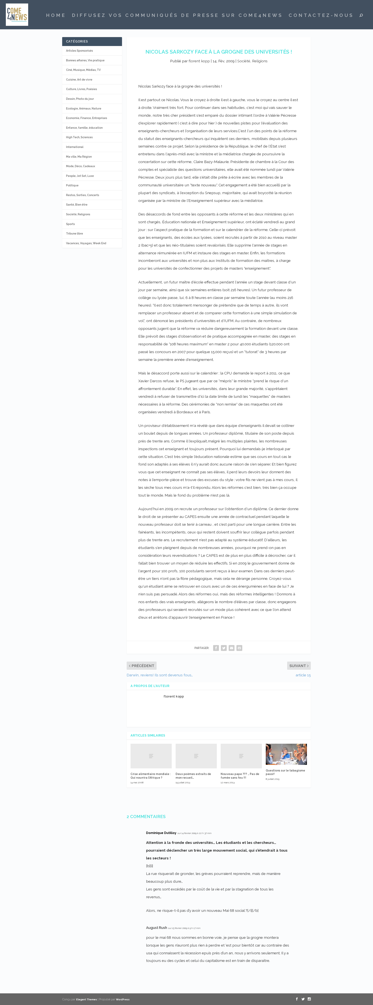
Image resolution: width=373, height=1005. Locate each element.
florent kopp (199, 61)
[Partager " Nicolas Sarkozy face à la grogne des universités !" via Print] (239, 648)
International (74, 147)
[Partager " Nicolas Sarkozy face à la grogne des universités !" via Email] (231, 648)
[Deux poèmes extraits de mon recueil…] (196, 756)
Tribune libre (74, 233)
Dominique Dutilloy (161, 833)
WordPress (123, 999)
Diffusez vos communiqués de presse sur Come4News (177, 16)
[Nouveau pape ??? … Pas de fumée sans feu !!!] (241, 756)
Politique (72, 185)
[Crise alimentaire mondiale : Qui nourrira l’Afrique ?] (151, 756)
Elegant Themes (86, 999)
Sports (70, 224)
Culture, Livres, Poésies (81, 89)
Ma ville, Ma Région (79, 156)
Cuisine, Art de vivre (79, 79)
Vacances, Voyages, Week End (86, 243)
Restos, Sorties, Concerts (82, 195)
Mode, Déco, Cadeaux (80, 166)
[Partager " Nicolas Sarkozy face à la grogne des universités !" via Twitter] (224, 648)
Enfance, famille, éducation (84, 127)
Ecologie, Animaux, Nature (83, 108)
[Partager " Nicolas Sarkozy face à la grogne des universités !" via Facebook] (216, 648)
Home (56, 16)
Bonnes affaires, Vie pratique (85, 60)
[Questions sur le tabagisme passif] (286, 754)
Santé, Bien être (76, 204)
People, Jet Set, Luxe (80, 175)
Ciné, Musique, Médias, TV (83, 69)
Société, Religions (252, 61)
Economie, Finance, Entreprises (86, 118)
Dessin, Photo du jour (80, 98)
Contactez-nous (321, 16)
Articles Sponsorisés (79, 50)
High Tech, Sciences (79, 137)
